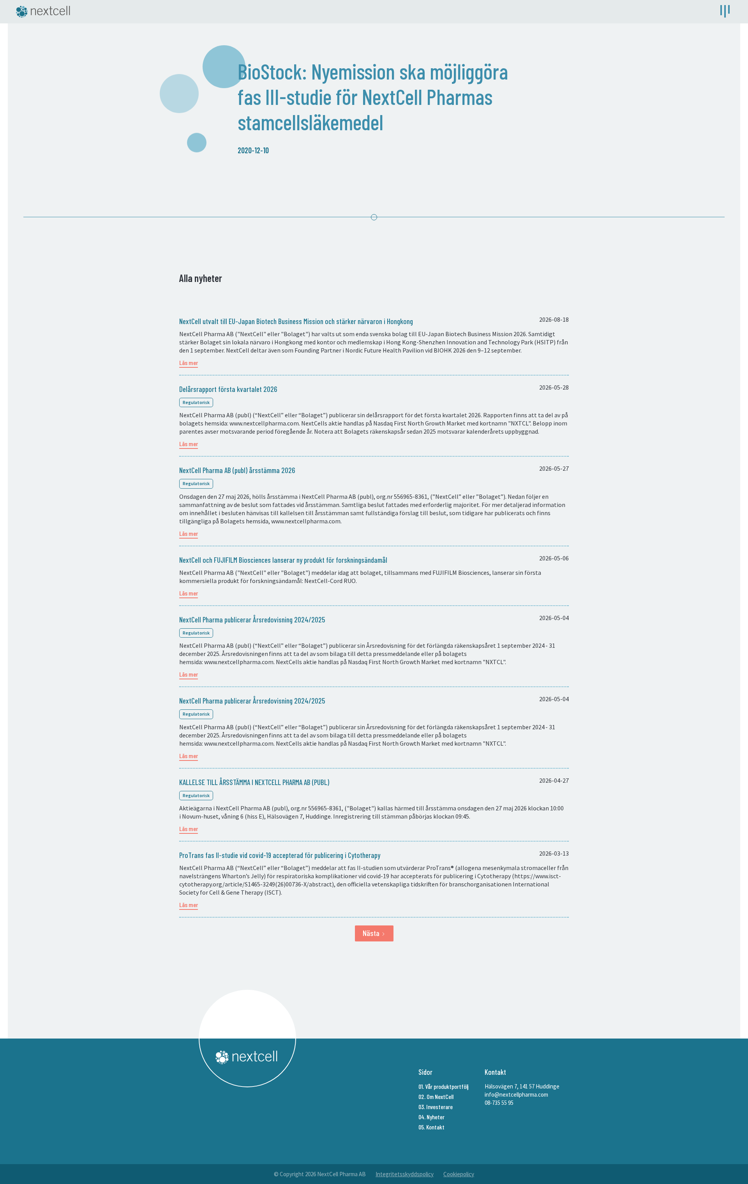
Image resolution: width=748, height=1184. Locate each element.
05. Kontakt (431, 1127)
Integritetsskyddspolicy (405, 1174)
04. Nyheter (431, 1116)
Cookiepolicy (458, 1174)
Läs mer (188, 362)
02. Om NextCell (435, 1096)
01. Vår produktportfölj (443, 1086)
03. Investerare (435, 1106)
